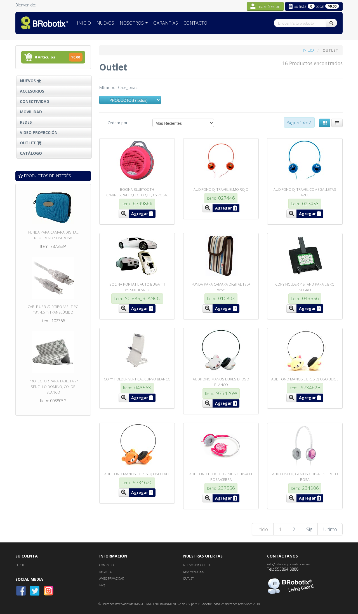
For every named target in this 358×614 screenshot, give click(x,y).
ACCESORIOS (32, 91)
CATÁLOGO (31, 153)
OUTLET (28, 142)
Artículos (57, 57)
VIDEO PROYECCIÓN (39, 132)
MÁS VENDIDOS (193, 572)
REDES (26, 122)
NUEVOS (28, 80)
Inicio (84, 23)
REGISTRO (105, 572)
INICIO (309, 50)
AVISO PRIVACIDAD (111, 578)
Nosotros (132, 23)
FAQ (102, 585)
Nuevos (105, 23)
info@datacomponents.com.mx (288, 564)
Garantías (165, 23)
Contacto (195, 23)
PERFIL (20, 565)
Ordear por (118, 122)
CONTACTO (106, 565)
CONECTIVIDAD (34, 101)
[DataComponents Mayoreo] (44, 23)
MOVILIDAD (31, 111)
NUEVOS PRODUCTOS (197, 565)
